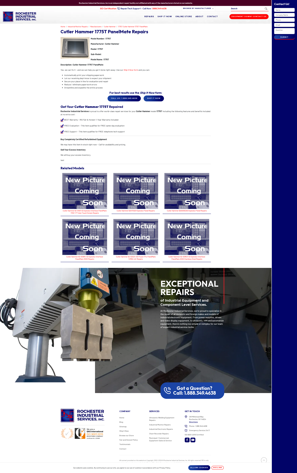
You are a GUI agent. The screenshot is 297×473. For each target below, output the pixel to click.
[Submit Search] (266, 8)
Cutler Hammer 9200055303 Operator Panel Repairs (187, 211)
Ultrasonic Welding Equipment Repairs (161, 418)
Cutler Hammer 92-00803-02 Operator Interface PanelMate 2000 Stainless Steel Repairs (186, 258)
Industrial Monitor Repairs (160, 425)
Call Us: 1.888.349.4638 (124, 98)
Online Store (183, 16)
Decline (217, 467)
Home (121, 417)
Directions (193, 422)
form (131, 70)
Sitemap (123, 426)
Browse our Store (126, 435)
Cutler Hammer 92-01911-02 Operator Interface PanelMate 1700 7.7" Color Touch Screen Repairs (85, 212)
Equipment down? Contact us (249, 16)
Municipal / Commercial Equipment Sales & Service (160, 439)
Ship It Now (165, 16)
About (199, 16)
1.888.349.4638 (159, 8)
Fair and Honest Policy (128, 440)
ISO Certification (108, 8)
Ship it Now (153, 98)
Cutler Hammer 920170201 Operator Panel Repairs (136, 211)
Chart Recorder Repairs (159, 433)
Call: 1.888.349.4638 (194, 393)
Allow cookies (199, 467)
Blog (121, 422)
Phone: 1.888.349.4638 (198, 426)
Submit (284, 37)
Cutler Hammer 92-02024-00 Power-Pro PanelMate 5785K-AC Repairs (136, 258)
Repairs (149, 16)
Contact (212, 16)
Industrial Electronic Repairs (161, 429)
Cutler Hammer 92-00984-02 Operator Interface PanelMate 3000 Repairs (84, 258)
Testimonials (124, 444)
